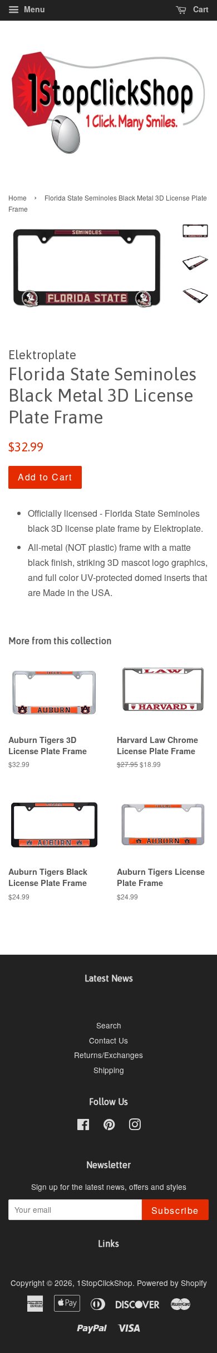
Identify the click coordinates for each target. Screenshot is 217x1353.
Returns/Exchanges (108, 1054)
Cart (200, 9)
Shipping (108, 1069)
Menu (33, 9)
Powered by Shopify (172, 1282)
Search (108, 1025)
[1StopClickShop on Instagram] (135, 1126)
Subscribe (175, 1210)
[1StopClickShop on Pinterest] (109, 1126)
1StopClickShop (104, 1282)
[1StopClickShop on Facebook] (83, 1126)
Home (17, 197)
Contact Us (108, 1040)
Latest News (109, 978)
